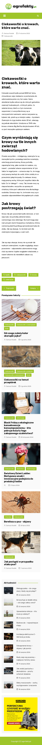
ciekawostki (21, 275)
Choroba (8, 517)
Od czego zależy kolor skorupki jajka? (16, 334)
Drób (7, 328)
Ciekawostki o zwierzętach (26, 325)
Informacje (20, 418)
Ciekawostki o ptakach (25, 371)
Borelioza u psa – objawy (17, 521)
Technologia (31, 469)
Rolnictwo (20, 469)
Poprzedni (10, 288)
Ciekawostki (8, 36)
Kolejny (33, 288)
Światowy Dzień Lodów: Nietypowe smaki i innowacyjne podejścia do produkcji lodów (18, 477)
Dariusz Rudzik (9, 33)
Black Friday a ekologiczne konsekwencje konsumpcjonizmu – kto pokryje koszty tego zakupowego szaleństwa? (19, 428)
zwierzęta (9, 279)
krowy (34, 275)
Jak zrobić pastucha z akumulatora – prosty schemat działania (24, 671)
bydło (8, 275)
